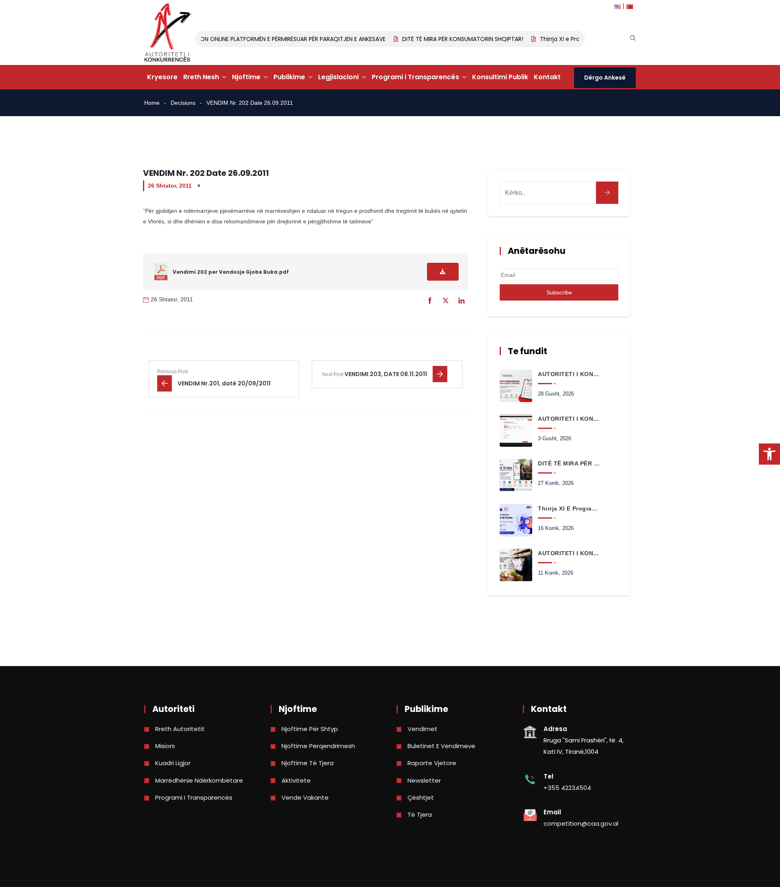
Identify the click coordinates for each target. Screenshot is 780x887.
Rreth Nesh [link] (201, 77)
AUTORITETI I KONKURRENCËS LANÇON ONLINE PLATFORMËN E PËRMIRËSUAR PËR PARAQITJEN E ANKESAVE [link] (238, 39)
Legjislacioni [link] (338, 77)
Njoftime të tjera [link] (308, 763)
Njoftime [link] (246, 77)
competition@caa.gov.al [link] (581, 823)
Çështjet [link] (420, 797)
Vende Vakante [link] (305, 797)
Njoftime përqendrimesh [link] (318, 746)
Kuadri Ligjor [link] (173, 763)
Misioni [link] (165, 746)
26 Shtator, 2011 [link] (170, 185)
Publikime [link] (289, 77)
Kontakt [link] (547, 77)
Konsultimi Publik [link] (500, 77)
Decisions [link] (183, 103)
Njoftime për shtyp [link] (310, 729)
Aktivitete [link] (296, 780)
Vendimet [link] (422, 729)
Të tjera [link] (419, 814)
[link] (769, 454)
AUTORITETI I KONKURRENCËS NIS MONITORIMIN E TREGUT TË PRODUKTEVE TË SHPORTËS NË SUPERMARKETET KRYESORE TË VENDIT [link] (569, 553)
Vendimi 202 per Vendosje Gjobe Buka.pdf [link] (231, 271)
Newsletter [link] (424, 780)
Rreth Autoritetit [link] (180, 729)
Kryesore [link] (162, 77)
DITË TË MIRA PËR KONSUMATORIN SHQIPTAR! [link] (455, 39)
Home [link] (152, 103)
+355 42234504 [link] (567, 787)
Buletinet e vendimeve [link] (441, 746)
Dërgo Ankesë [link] (605, 78)
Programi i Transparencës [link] (415, 77)
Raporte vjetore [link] (431, 763)
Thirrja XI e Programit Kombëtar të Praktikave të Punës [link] (569, 508)
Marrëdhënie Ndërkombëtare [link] (199, 780)
